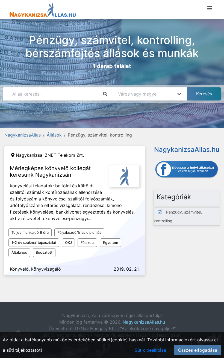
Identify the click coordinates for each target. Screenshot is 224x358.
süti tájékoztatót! (24, 350)
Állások (54, 135)
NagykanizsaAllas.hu (144, 322)
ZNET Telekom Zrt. (64, 155)
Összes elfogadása (197, 350)
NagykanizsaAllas (22, 135)
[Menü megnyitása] (210, 8)
